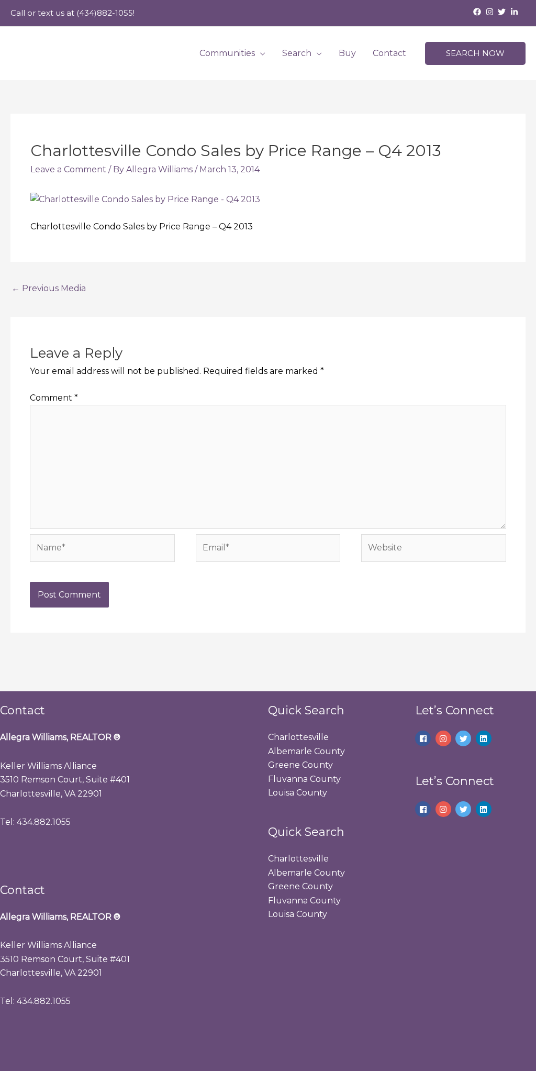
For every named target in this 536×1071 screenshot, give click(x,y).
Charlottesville (298, 737)
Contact (389, 53)
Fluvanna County (304, 779)
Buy (347, 53)
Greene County (300, 765)
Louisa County (297, 793)
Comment (54, 398)
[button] (475, 53)
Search (296, 53)
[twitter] (503, 12)
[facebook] (478, 12)
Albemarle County (306, 751)
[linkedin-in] (515, 12)
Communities (227, 53)
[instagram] (491, 12)
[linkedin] (485, 738)
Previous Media (49, 288)
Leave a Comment (68, 169)
